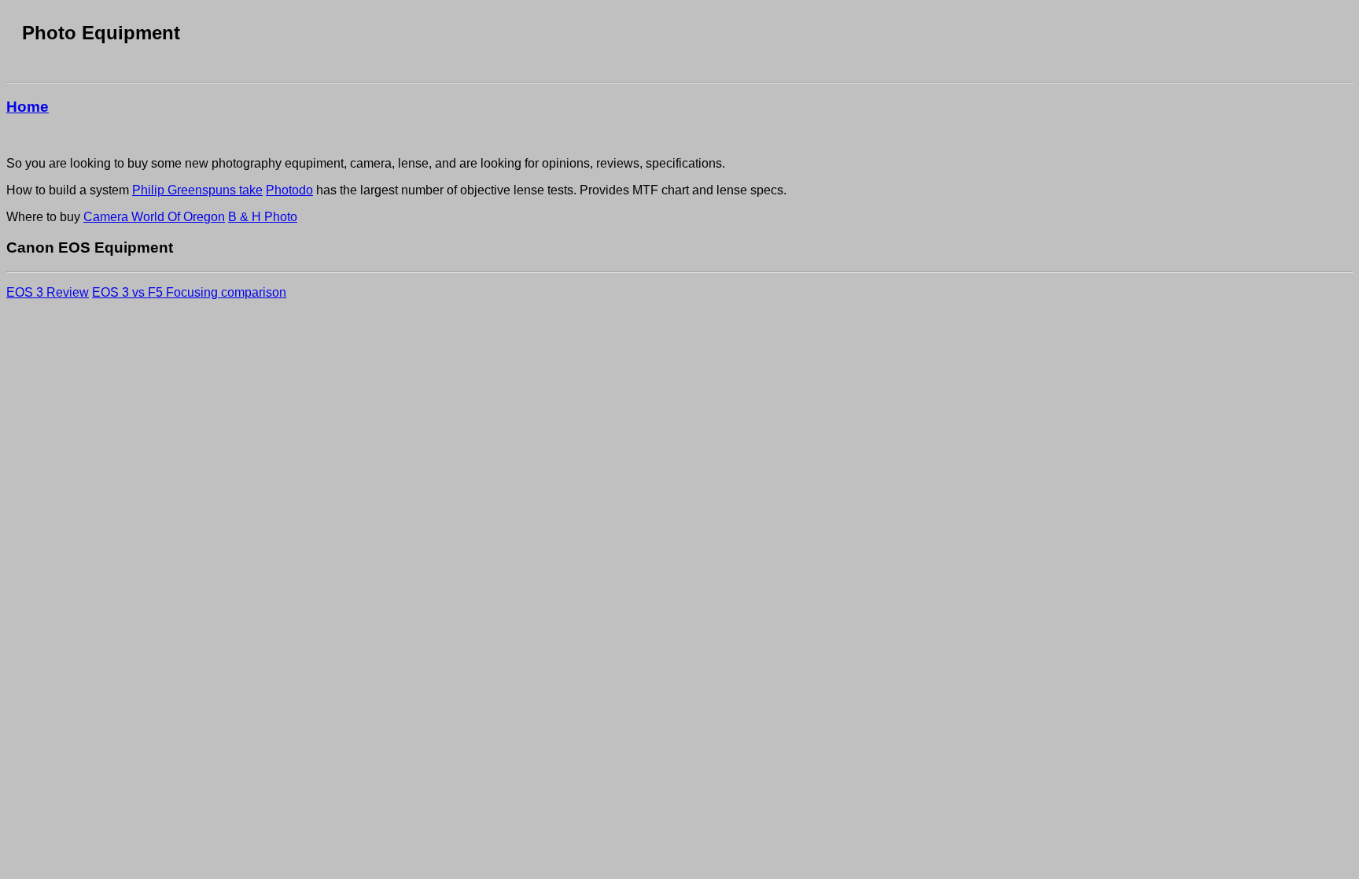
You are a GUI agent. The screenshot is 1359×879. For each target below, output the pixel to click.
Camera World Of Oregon (154, 216)
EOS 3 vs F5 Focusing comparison (189, 292)
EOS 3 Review (47, 292)
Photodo (289, 190)
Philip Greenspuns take (197, 190)
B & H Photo (262, 216)
